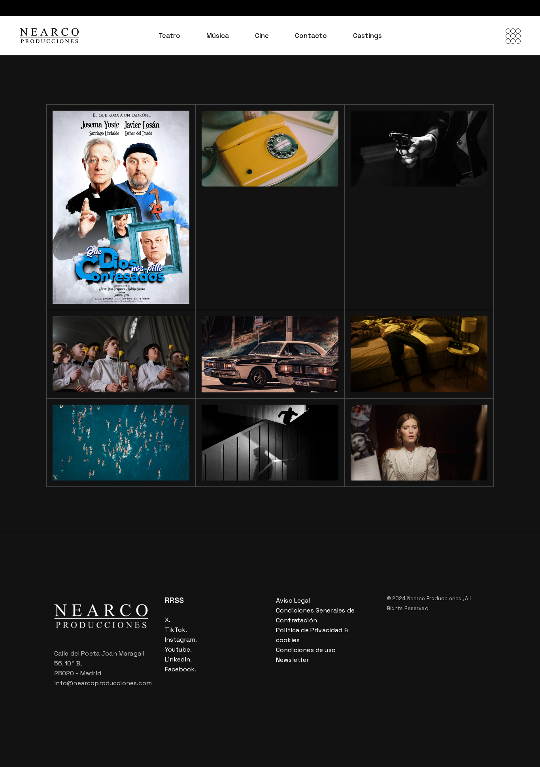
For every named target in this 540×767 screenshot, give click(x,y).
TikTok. (176, 630)
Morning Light (404, 456)
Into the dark (252, 456)
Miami (397, 162)
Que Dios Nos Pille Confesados (114, 274)
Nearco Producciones (435, 598)
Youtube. (178, 649)
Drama (77, 297)
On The (248, 368)
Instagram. (181, 639)
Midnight (390, 368)
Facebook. (180, 669)
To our (99, 368)
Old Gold (91, 456)
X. (167, 620)
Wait (248, 162)
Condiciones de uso (306, 650)
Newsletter (292, 660)
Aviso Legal (293, 600)
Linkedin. (178, 659)
